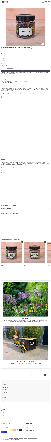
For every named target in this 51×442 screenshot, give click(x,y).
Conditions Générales (32, 438)
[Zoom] (42, 44)
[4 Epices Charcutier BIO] (34, 254)
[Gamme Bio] (25, 299)
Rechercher (3, 410)
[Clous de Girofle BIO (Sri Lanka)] (8, 225)
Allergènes (11, 438)
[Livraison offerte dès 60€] (25, 343)
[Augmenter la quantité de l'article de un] (6, 65)
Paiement (21, 438)
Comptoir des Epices (13, 239)
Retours (25, 438)
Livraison (3, 415)
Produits (3, 412)
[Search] (48, 5)
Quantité (3, 63)
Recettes (3, 413)
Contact (2, 417)
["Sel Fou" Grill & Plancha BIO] (11, 254)
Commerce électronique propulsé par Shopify (10, 439)
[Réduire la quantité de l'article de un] (2, 65)
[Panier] (45, 2)
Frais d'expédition (10, 68)
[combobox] (25, 5)
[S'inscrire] (45, 375)
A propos (3, 409)
